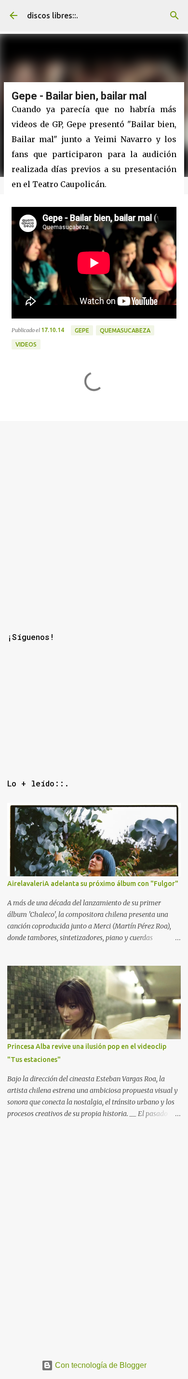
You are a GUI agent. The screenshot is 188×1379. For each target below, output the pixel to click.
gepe (82, 330)
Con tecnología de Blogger (100, 1365)
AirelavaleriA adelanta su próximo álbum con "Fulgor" (92, 883)
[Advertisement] (94, 515)
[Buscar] (174, 15)
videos (26, 344)
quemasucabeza (125, 330)
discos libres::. (52, 15)
